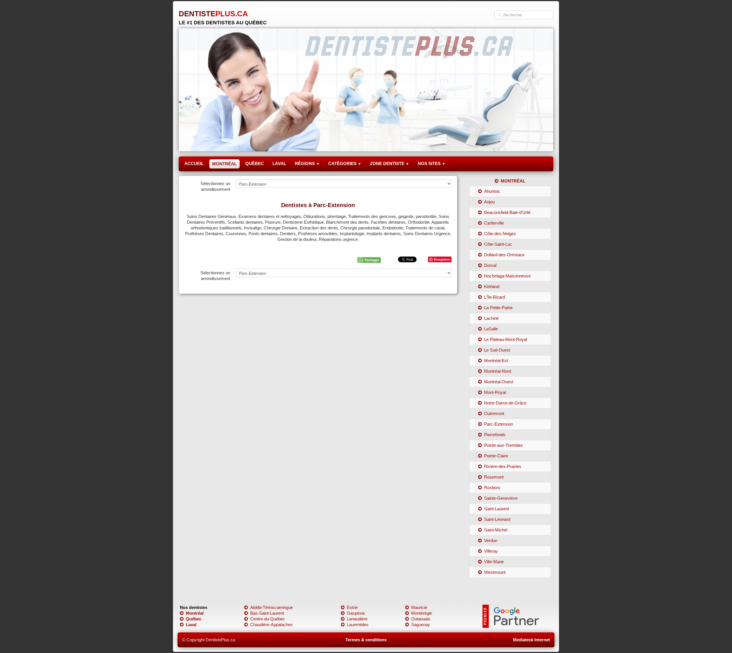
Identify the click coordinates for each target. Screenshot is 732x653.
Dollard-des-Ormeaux (504, 254)
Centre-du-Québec (267, 618)
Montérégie (421, 613)
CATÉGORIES (344, 163)
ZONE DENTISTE (389, 163)
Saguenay (420, 624)
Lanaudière (357, 618)
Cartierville (494, 223)
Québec (193, 618)
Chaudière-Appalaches (271, 624)
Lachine (491, 318)
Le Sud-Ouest (497, 350)
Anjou (489, 201)
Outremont (494, 413)
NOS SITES (431, 163)
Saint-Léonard (497, 519)
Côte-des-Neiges (500, 233)
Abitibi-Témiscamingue (271, 607)
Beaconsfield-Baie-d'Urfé (507, 212)
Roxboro (492, 487)
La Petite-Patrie (498, 307)
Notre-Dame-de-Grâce (505, 402)
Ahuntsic (492, 191)
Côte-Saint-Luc (498, 244)
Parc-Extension (498, 424)
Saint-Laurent (496, 508)
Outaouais (420, 618)
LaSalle (491, 328)
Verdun (490, 540)
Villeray (491, 551)
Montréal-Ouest (498, 381)
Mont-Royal (495, 392)
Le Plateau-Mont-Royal (505, 339)
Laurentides (358, 624)
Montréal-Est (496, 360)
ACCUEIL (194, 163)
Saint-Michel (495, 529)
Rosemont (494, 477)
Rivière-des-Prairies (502, 466)
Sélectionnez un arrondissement (215, 186)
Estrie (352, 607)
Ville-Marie (494, 561)
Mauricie (419, 607)
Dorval (490, 265)
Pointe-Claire (496, 455)
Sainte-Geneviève (501, 498)
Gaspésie (356, 613)
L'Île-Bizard (494, 297)
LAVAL (279, 163)
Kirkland (491, 286)
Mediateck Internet (531, 639)
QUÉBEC (254, 163)
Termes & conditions (366, 639)
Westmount (495, 572)
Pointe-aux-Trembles (503, 445)
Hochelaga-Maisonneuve (507, 275)
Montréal (195, 613)
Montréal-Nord (497, 371)
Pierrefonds (495, 434)
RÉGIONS (307, 163)
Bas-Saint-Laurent (267, 613)
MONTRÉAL (224, 163)
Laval (191, 624)
